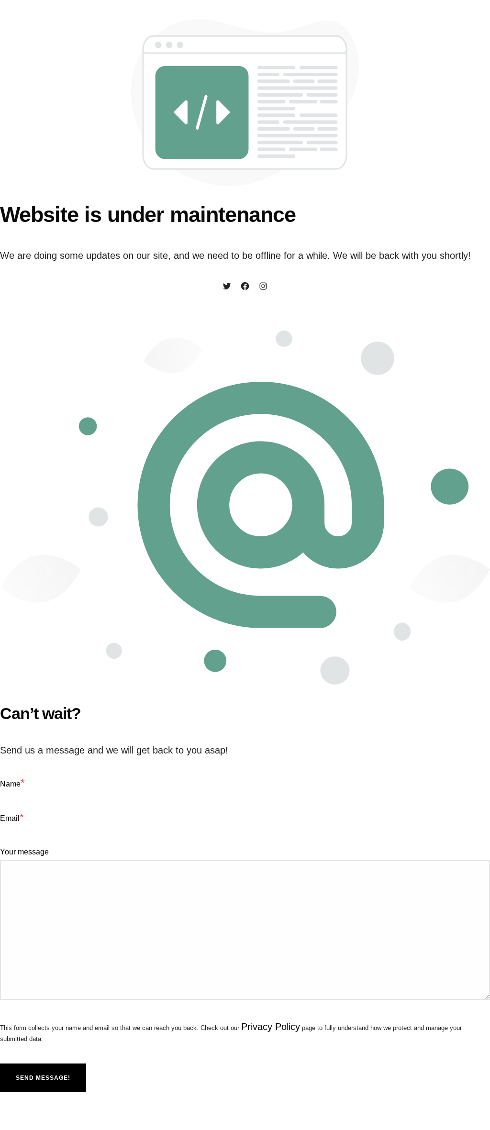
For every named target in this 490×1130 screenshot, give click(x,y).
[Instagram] (263, 287)
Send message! (43, 1078)
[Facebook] (245, 287)
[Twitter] (227, 287)
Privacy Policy (270, 1026)
